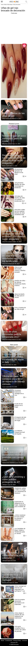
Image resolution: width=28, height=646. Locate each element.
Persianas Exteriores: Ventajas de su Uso (19, 392)
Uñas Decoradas (16, 4)
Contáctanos (8, 640)
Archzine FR (14, 642)
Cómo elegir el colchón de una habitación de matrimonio (19, 615)
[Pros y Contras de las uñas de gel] (14, 110)
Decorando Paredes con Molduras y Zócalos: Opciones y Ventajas (12, 576)
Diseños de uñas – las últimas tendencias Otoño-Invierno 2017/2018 (20, 284)
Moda (5, 4)
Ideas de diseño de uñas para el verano (19, 295)
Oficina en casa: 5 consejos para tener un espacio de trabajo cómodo (13, 380)
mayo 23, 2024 (11, 484)
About (2, 640)
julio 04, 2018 (16, 263)
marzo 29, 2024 (11, 560)
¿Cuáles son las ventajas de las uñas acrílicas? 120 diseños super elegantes (14, 235)
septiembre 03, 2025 (11, 386)
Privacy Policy (17, 640)
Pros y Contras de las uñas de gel (13, 114)
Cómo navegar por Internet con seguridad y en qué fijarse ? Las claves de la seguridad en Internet (20, 591)
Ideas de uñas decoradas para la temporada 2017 (11, 334)
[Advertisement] (14, 28)
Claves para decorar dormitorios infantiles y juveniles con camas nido (14, 456)
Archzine (24, 640)
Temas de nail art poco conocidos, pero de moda (14, 138)
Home (2, 4)
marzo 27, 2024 (13, 582)
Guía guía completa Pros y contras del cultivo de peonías (20, 629)
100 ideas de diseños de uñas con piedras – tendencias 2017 (20, 198)
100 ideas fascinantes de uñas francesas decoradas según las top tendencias (13, 257)
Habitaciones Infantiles (8, 462)
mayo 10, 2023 (16, 143)
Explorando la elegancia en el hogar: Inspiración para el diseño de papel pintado (20, 505)
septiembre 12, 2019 (11, 165)
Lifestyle (4, 484)
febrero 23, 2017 (16, 118)
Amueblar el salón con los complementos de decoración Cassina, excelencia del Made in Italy (14, 356)
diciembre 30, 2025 (11, 364)
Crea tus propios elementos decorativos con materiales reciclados (20, 603)
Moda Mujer (9, 4)
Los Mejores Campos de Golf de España (20, 432)
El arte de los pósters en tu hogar (19, 405)
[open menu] (1, 1)
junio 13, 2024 (19, 462)
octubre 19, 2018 (16, 241)
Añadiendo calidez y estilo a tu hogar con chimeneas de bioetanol (20, 490)
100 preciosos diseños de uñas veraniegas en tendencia (20, 185)
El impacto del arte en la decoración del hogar (20, 418)
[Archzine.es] (14, 2)
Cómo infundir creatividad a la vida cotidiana (12, 555)
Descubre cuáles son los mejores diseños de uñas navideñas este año (20, 213)
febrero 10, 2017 (16, 339)
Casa (3, 364)
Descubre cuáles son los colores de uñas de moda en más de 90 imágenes (14, 159)
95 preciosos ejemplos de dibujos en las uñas (19, 171)
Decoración (5, 582)
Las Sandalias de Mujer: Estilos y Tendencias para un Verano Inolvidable (20, 532)
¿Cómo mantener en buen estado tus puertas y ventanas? (20, 517)
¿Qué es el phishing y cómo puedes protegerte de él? (13, 479)
